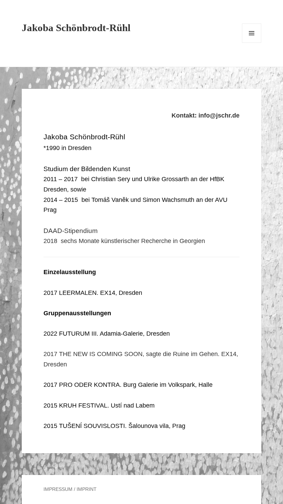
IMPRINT (87, 489)
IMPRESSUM (57, 489)
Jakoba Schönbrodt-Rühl (76, 27)
